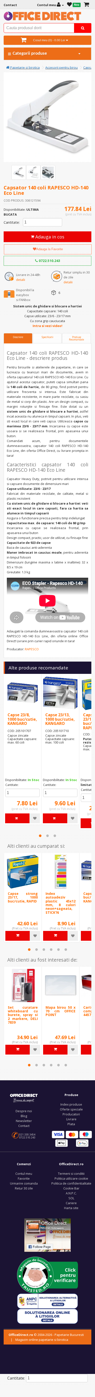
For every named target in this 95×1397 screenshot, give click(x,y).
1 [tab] (40, 836)
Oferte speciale (71, 1109)
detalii (20, 279)
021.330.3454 (27, 1134)
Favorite (24, 1178)
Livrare (71, 1119)
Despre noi (24, 1111)
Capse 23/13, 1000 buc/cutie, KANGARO (60, 719)
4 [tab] (51, 949)
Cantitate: (12, 222)
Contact (23, 1125)
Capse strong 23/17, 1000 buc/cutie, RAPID (23, 897)
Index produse (71, 1104)
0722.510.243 (49, 260)
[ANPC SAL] (47, 1300)
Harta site (71, 1208)
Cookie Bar (71, 1188)
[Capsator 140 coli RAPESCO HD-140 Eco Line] (18, 172)
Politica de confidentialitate (71, 1183)
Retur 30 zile (24, 1188)
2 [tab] (47, 836)
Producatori (71, 1114)
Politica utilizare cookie (71, 1178)
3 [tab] (55, 836)
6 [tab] (66, 949)
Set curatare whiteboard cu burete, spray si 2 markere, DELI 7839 (23, 1015)
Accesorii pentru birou (61, 67)
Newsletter (24, 1121)
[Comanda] (86, 5)
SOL (71, 1198)
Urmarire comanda (24, 1183)
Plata (71, 1124)
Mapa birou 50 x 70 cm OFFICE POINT (61, 1011)
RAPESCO (32, 649)
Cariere (71, 1203)
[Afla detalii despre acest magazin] (47, 1274)
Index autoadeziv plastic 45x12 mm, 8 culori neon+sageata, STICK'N (61, 903)
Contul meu (23, 1173)
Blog (24, 1116)
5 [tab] (58, 949)
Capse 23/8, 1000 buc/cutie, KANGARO (22, 719)
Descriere (18, 337)
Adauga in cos (49, 237)
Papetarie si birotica (25, 67)
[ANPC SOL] (47, 1316)
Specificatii (47, 337)
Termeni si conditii (71, 1173)
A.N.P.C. (71, 1193)
